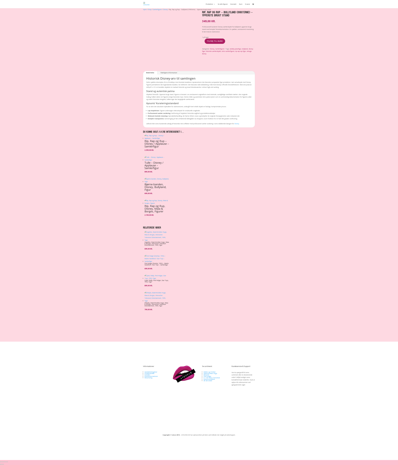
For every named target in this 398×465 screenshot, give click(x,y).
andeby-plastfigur (235, 49)
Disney (165, 9)
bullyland (245, 49)
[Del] (5, 461)
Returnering (148, 378)
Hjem (145, 9)
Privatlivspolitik (149, 373)
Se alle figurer (223, 4)
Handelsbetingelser (150, 372)
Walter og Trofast (209, 372)
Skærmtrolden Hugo (210, 373)
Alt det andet (208, 381)
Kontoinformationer (151, 376)
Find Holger (207, 376)
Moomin (206, 375)
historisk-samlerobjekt (213, 51)
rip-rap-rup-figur (240, 51)
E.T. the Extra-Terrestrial (212, 378)
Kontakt (233, 4)
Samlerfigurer (157, 9)
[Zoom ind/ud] (1, 461)
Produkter (209, 4)
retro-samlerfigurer (228, 51)
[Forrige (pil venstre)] (1, 464)
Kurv (240, 4)
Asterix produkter (209, 379)
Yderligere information (168, 73)
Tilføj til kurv (215, 41)
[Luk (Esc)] (7, 461)
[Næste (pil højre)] (3, 464)
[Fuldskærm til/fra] (3, 461)
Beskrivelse (150, 73)
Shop (149, 9)
